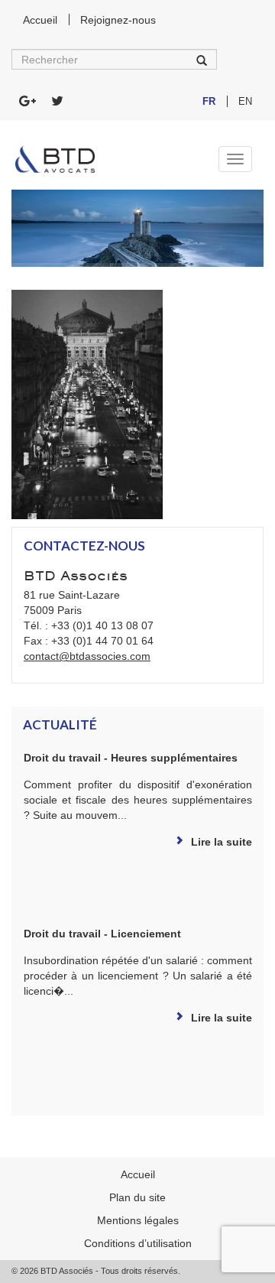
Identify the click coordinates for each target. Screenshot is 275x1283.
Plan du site (137, 1197)
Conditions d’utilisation (138, 1243)
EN (245, 101)
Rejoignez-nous (118, 20)
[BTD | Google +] (27, 102)
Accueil (40, 20)
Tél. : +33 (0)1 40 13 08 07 (89, 625)
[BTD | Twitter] (57, 102)
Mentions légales (138, 1220)
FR (208, 101)
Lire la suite (221, 842)
